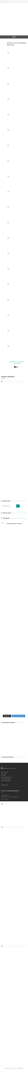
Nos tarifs (3, 864)
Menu (14, 37)
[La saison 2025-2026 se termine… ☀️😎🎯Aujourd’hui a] (14, 593)
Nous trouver (4, 862)
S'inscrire (3, 866)
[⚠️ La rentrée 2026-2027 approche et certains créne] (14, 558)
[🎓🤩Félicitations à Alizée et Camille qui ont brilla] (14, 623)
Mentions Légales (5, 871)
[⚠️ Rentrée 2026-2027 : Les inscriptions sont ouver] (14, 642)
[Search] (18, 506)
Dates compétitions (6, 867)
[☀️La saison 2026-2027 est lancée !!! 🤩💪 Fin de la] (14, 538)
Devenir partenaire (6, 869)
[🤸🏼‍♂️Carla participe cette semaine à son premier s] (14, 530)
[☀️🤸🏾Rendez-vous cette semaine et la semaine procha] (14, 615)
